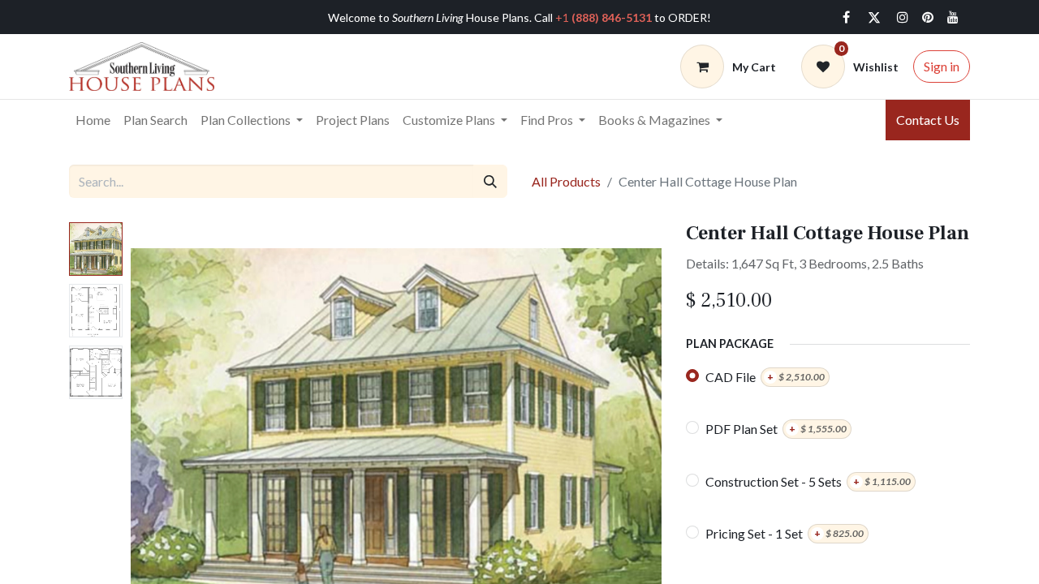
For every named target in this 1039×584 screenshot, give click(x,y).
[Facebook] (846, 17)
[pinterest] (928, 17)
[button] (170, 425)
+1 (603, 17)
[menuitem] (93, 120)
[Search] (490, 181)
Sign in (941, 66)
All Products (566, 181)
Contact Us (927, 119)
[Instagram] (903, 17)
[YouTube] (953, 17)
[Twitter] (874, 17)
